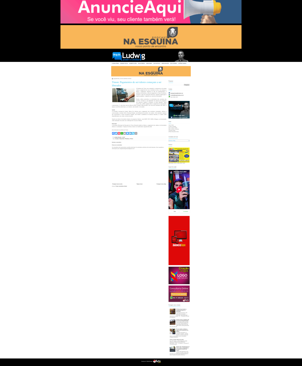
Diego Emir (149, 63)
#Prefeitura (127, 138)
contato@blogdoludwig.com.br (177, 95)
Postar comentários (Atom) (121, 186)
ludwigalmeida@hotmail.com (177, 93)
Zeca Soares (173, 63)
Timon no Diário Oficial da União (177, 339)
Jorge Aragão (165, 63)
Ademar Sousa (124, 63)
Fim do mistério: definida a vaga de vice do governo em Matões (182, 330)
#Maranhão (121, 138)
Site (175, 211)
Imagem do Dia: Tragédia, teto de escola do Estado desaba (182, 320)
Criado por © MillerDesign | (147, 361)
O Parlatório (115, 63)
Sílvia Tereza (141, 63)
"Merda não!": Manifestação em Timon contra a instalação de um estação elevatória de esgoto (182, 348)
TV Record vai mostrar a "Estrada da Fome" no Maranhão (181, 310)
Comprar (185, 211)
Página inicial (139, 184)
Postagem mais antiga (161, 184)
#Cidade (117, 138)
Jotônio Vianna (182, 63)
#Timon (131, 138)
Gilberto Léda (133, 63)
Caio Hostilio (156, 63)
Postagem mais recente (117, 184)
